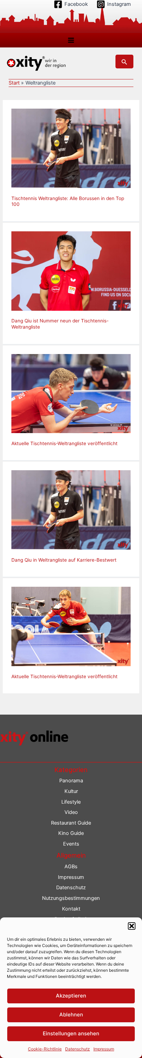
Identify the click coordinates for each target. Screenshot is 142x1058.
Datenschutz (77, 1048)
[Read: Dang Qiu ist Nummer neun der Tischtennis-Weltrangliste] (71, 270)
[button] (131, 926)
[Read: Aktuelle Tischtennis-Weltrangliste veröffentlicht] (71, 393)
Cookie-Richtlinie (45, 1048)
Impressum (103, 1048)
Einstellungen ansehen (71, 1033)
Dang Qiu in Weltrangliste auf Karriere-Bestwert (63, 560)
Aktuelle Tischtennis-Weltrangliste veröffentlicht (64, 443)
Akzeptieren (71, 995)
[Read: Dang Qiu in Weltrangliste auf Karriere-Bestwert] (71, 510)
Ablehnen (71, 1014)
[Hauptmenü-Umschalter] (71, 40)
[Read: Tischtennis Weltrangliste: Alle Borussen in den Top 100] (71, 148)
